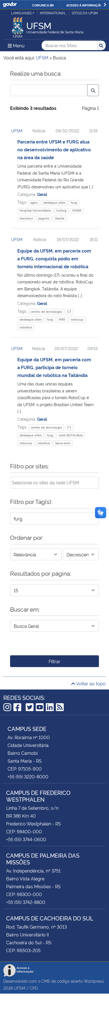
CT (69, 311)
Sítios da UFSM (85, 12)
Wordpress (94, 981)
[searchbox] (54, 482)
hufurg (61, 210)
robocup (77, 319)
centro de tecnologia (46, 311)
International (53, 12)
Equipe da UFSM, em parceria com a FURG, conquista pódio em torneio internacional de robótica (54, 258)
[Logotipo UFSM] (17, 26)
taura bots (62, 443)
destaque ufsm (54, 202)
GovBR (10, 4)
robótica (26, 327)
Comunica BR (43, 5)
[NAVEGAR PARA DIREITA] (105, 4)
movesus (26, 218)
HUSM (76, 210)
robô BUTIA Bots (71, 435)
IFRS (62, 319)
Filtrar (54, 661)
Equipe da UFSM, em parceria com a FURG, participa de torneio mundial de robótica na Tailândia (54, 367)
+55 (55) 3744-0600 (26, 839)
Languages (21, 12)
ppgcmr (43, 218)
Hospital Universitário (35, 210)
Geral (42, 194)
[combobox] (54, 483)
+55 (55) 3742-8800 (25, 902)
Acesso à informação (84, 5)
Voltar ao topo (90, 683)
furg (74, 202)
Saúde (60, 218)
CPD (34, 988)
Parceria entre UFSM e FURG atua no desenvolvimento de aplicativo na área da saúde (54, 149)
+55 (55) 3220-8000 (28, 776)
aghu (34, 202)
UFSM (16, 130)
